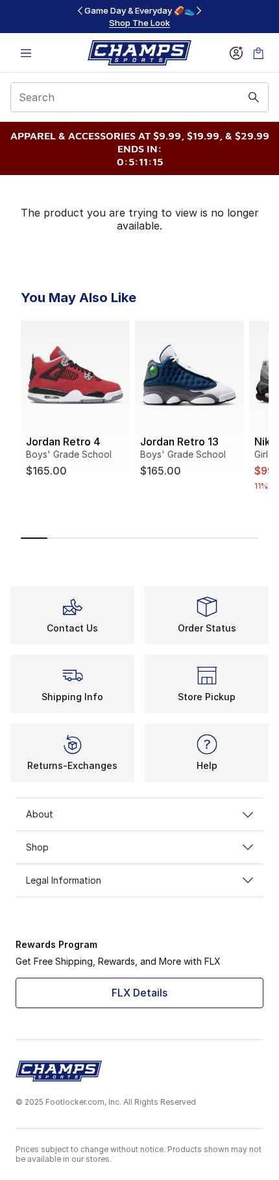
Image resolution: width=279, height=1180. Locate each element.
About (39, 814)
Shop (37, 847)
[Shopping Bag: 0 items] (258, 52)
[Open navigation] (26, 52)
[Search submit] (253, 97)
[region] (139, 16)
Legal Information (63, 880)
